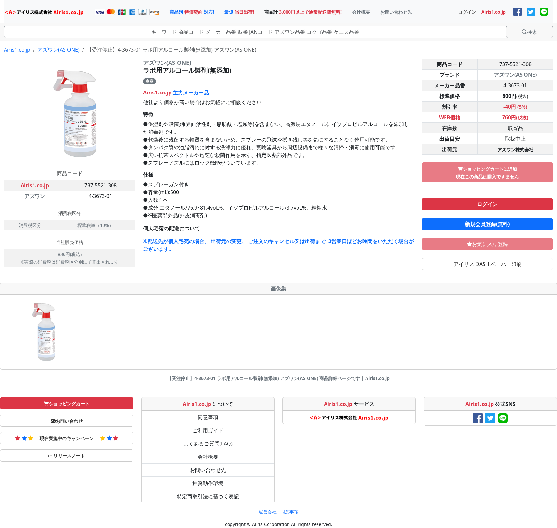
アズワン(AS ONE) (58, 49)
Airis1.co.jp (17, 49)
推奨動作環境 (207, 483)
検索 (532, 31)
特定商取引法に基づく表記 (208, 496)
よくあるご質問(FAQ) (208, 443)
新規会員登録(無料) (487, 224)
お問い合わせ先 (208, 470)
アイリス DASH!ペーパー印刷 (488, 264)
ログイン (487, 204)
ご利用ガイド (207, 430)
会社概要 (208, 456)
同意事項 (208, 417)
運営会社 (268, 512)
